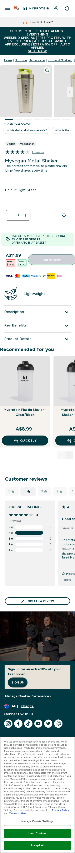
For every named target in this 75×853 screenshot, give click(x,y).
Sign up (18, 682)
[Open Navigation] (7, 8)
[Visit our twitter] (48, 723)
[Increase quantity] (25, 215)
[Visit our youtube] (38, 723)
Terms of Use (17, 813)
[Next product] (69, 455)
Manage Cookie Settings (37, 821)
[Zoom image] (47, 70)
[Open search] (17, 8)
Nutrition (21, 60)
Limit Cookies (37, 833)
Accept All (37, 845)
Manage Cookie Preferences (28, 696)
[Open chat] (58, 723)
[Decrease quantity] (10, 215)
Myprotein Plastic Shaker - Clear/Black (25, 412)
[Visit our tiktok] (28, 723)
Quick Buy (28, 440)
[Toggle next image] (70, 92)
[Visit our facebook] (18, 723)
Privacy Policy (60, 810)
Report (66, 579)
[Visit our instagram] (8, 723)
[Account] (56, 8)
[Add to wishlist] (64, 215)
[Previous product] (61, 455)
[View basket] (67, 8)
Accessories (37, 60)
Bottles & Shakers (60, 60)
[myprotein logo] (36, 8)
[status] (18, 215)
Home (8, 60)
